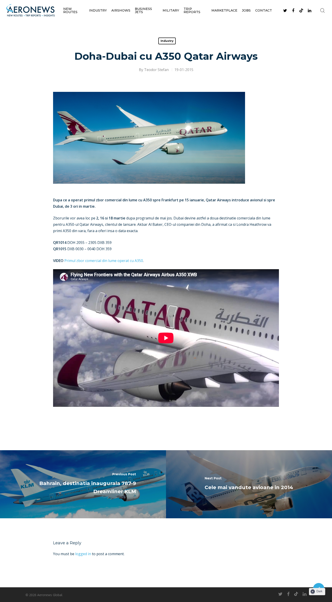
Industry (98, 10)
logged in (83, 553)
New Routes (70, 10)
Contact (263, 10)
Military (171, 10)
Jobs (246, 10)
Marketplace (224, 10)
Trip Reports (192, 10)
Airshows (120, 10)
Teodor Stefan (156, 69)
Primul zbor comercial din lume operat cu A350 (103, 260)
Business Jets (143, 10)
